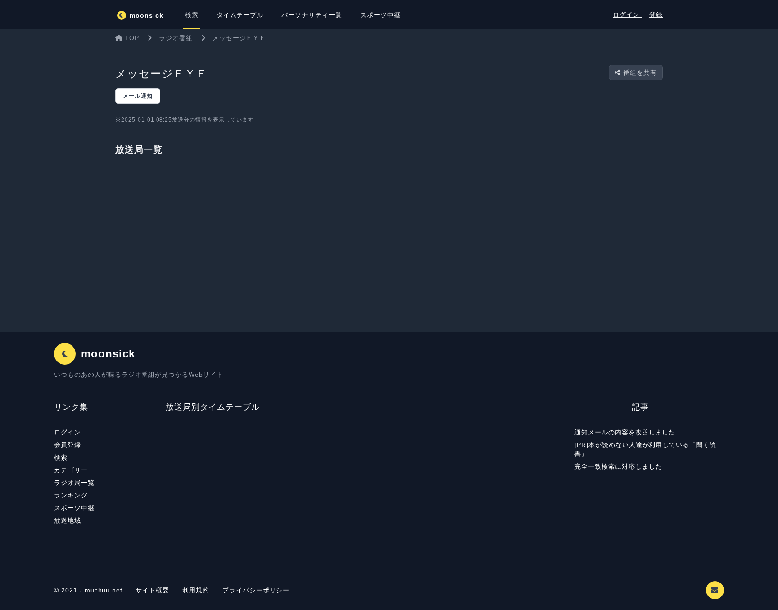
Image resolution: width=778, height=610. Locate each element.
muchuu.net (104, 590)
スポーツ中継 (74, 507)
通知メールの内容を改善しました (624, 432)
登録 (656, 14)
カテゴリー (71, 470)
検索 (61, 457)
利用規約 (197, 590)
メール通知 (138, 96)
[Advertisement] (389, 243)
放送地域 (67, 520)
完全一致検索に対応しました (618, 466)
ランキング (71, 495)
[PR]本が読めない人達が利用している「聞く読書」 (645, 449)
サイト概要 (152, 590)
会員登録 (67, 444)
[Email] (715, 590)
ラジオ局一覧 (74, 482)
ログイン (627, 14)
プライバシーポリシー (256, 590)
